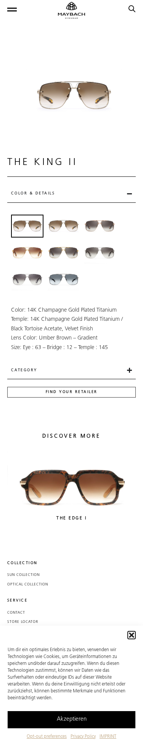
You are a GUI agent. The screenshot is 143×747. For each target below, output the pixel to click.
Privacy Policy (83, 736)
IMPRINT (108, 736)
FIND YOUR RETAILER (72, 392)
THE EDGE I (71, 518)
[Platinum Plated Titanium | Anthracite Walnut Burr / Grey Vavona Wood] (100, 252)
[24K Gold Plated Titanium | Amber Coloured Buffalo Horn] (27, 252)
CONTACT (16, 612)
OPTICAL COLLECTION (27, 584)
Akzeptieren (72, 719)
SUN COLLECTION (23, 575)
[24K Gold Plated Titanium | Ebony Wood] (63, 252)
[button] (131, 635)
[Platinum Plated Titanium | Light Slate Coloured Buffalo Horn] (27, 279)
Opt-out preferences (47, 736)
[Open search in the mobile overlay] (132, 9)
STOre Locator (22, 622)
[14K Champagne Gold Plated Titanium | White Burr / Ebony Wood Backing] (63, 226)
